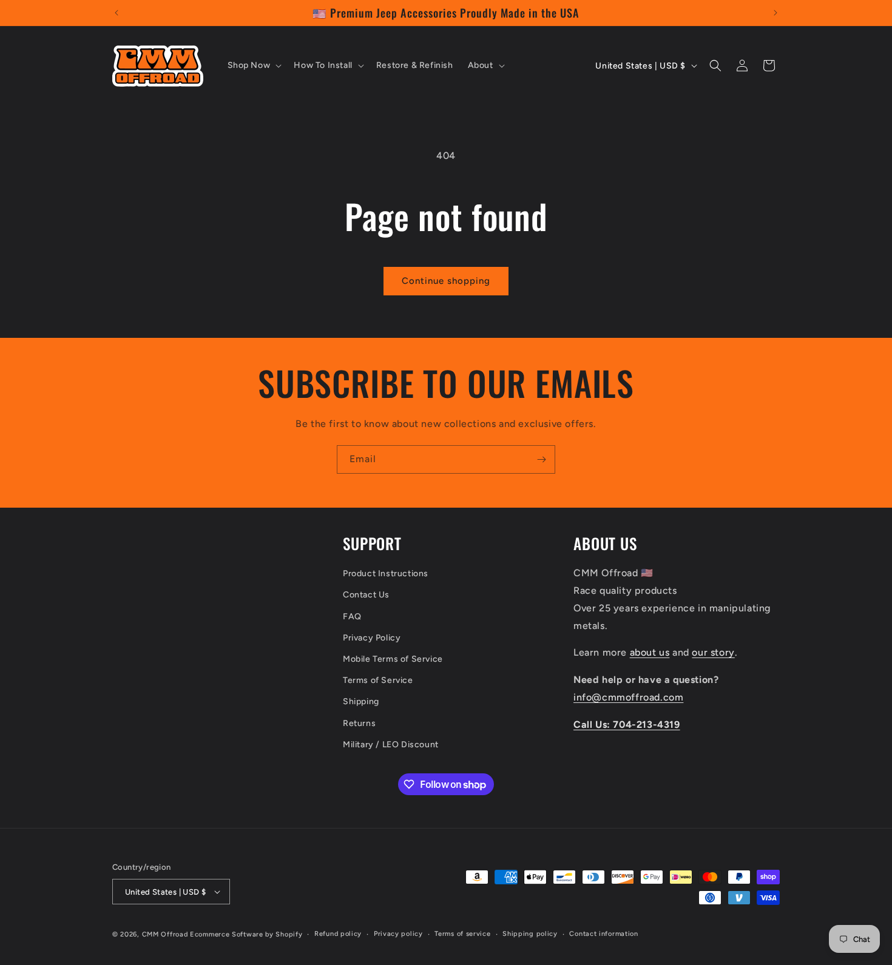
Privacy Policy (371, 638)
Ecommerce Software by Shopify (246, 934)
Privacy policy (398, 934)
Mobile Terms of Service (393, 659)
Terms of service (462, 934)
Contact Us (366, 595)
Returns (359, 723)
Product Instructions (385, 573)
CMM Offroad (165, 934)
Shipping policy (530, 934)
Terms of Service (378, 680)
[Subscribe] (541, 459)
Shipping (361, 701)
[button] (253, 65)
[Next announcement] (775, 12)
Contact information (603, 934)
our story (713, 652)
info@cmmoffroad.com (628, 697)
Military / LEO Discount (391, 744)
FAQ (352, 616)
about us (650, 652)
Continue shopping (446, 280)
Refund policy (338, 934)
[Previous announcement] (116, 12)
